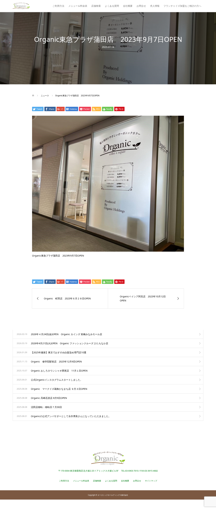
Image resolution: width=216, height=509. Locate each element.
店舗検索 (96, 5)
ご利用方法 (58, 5)
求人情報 (154, 5)
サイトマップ (151, 480)
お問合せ (141, 5)
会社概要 (127, 5)
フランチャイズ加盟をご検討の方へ (182, 5)
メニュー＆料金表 (77, 5)
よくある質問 (112, 5)
